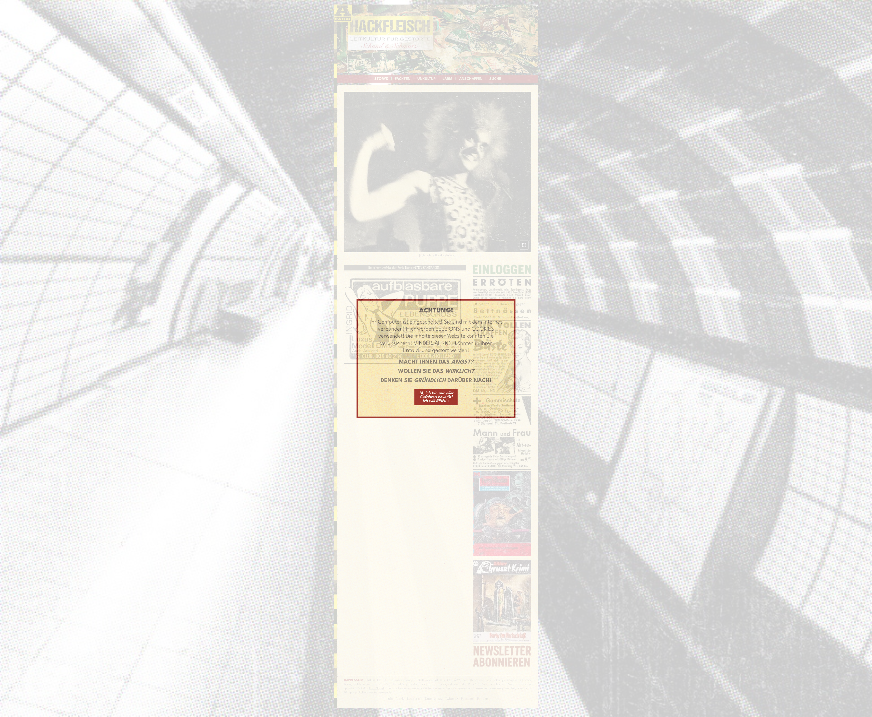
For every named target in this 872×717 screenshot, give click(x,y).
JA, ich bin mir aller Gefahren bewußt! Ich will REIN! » (436, 397)
